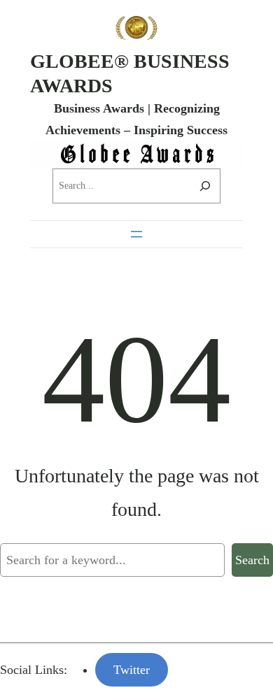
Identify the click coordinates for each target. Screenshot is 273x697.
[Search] (205, 186)
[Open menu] (136, 234)
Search (252, 560)
